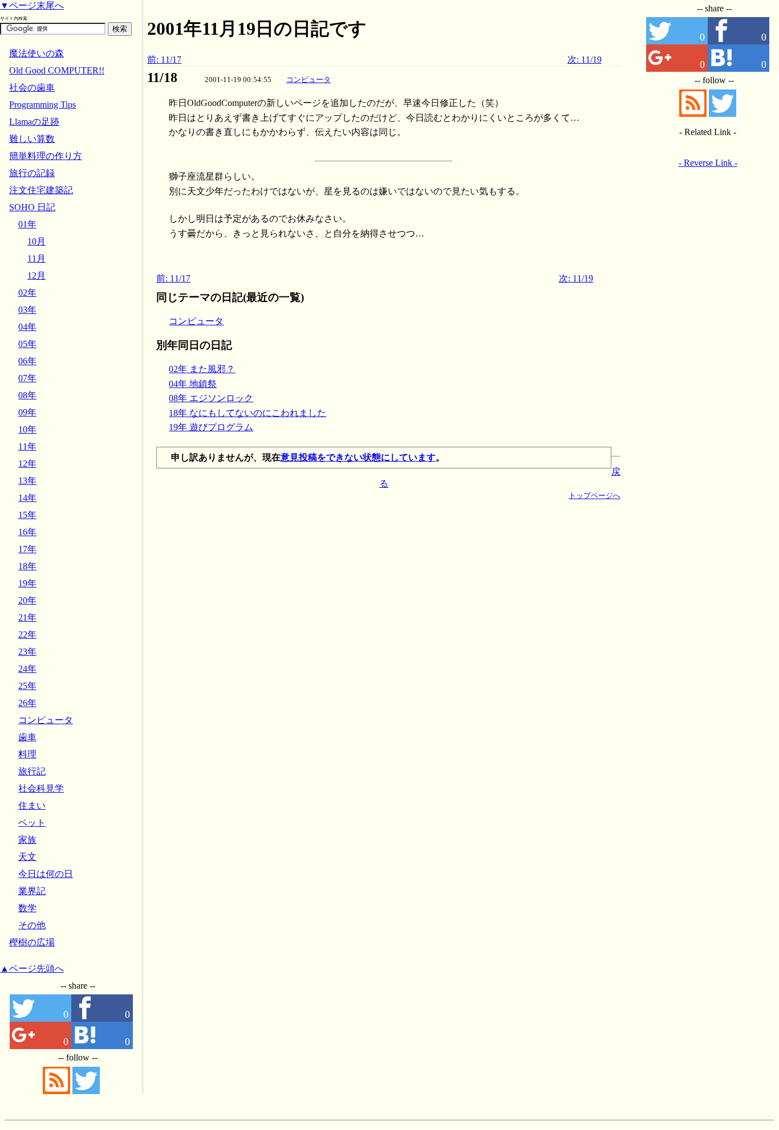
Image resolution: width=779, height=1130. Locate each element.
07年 (27, 378)
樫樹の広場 (32, 942)
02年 (27, 292)
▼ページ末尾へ (32, 5)
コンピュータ (308, 79)
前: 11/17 (164, 59)
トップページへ (594, 495)
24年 (27, 669)
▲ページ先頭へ (32, 968)
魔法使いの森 (36, 53)
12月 (36, 275)
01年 (27, 224)
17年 (27, 549)
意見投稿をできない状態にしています (358, 457)
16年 (27, 532)
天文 (27, 857)
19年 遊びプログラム (211, 427)
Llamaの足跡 (34, 122)
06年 (27, 361)
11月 (36, 258)
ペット (32, 822)
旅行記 (32, 771)
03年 (27, 310)
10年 (27, 429)
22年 (27, 634)
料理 (27, 754)
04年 (27, 327)
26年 (27, 703)
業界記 (32, 891)
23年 (27, 651)
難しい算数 (32, 139)
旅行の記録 (32, 173)
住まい (32, 805)
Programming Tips (42, 104)
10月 (36, 241)
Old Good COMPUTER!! (56, 70)
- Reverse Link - (708, 163)
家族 (27, 840)
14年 (27, 498)
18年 (27, 566)
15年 (27, 515)
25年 (27, 686)
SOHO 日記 (32, 207)
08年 (27, 395)
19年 (27, 583)
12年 (27, 463)
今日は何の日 (45, 874)
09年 (27, 412)
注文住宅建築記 (41, 190)
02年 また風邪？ (202, 369)
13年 (27, 481)
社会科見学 (41, 788)
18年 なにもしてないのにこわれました (247, 413)
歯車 (27, 737)
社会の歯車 (32, 87)
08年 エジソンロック (211, 398)
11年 (27, 446)
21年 (27, 617)
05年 (27, 344)
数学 (27, 908)
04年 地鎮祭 (193, 384)
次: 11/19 (584, 59)
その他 (32, 925)
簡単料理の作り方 (45, 156)
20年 (27, 600)
